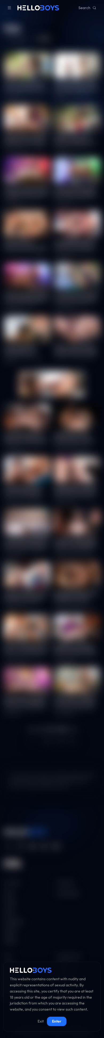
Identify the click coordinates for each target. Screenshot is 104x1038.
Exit (41, 1021)
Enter (56, 1021)
